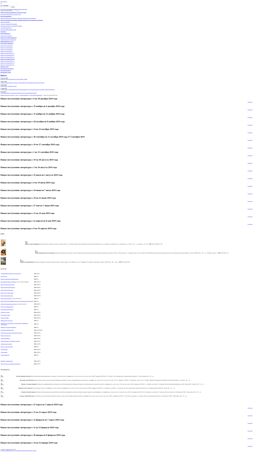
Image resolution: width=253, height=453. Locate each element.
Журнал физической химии (7, 295)
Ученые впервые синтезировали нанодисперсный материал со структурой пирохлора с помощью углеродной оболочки (28, 89)
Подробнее (250, 102)
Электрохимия (4, 349)
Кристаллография (5, 317)
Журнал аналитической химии (7, 284)
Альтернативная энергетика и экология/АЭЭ (11, 273)
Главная (12, 95)
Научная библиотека (24, 95)
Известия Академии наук (6, 298)
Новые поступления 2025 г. (7, 45)
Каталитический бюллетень (7, 309)
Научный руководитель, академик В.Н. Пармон (11, 26)
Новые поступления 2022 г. (7, 51)
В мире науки (4, 276)
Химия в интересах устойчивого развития (10, 341)
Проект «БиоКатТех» (5, 22)
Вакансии (20, 9)
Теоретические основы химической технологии (11, 332)
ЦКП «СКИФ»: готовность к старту (9, 86)
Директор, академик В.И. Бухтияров (9, 24)
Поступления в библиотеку (36, 95)
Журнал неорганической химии (8, 287)
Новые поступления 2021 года (7, 53)
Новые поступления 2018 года (7, 61)
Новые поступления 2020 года (7, 55)
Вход (2, 5)
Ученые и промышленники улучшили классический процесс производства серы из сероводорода (22, 82)
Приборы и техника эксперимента (8, 327)
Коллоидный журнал (5, 315)
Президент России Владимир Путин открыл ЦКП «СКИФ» (14, 79)
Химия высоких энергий (6, 344)
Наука (5, 9)
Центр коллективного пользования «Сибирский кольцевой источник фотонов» (18, 18)
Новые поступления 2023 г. (7, 49)
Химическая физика (5, 338)
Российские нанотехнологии (7, 330)
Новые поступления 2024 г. (7, 47)
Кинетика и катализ (5, 312)
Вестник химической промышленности (10, 279)
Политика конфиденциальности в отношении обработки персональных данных (19, 450)
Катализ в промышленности (7, 306)
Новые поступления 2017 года (7, 63)
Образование (9, 9)
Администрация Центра (6, 27)
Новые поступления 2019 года (8, 59)
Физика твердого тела (6, 335)
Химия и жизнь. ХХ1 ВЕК (7, 346)
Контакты (25, 9)
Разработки (15, 9)
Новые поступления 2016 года (7, 64)
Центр (2, 9)
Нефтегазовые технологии (7, 320)
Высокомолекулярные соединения (8, 281)
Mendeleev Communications (7, 361)
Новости (4, 75)
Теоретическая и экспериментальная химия (10, 363)
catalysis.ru (8, 449)
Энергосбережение (5, 355)
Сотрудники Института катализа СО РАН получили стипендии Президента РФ (18, 93)
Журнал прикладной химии (7, 290)
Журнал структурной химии (7, 293)
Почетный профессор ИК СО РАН (8, 29)
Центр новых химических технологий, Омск (11, 14)
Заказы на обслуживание (6, 35)
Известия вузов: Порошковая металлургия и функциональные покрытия (17, 301)
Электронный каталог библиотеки (8, 39)
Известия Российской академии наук (9, 304)
